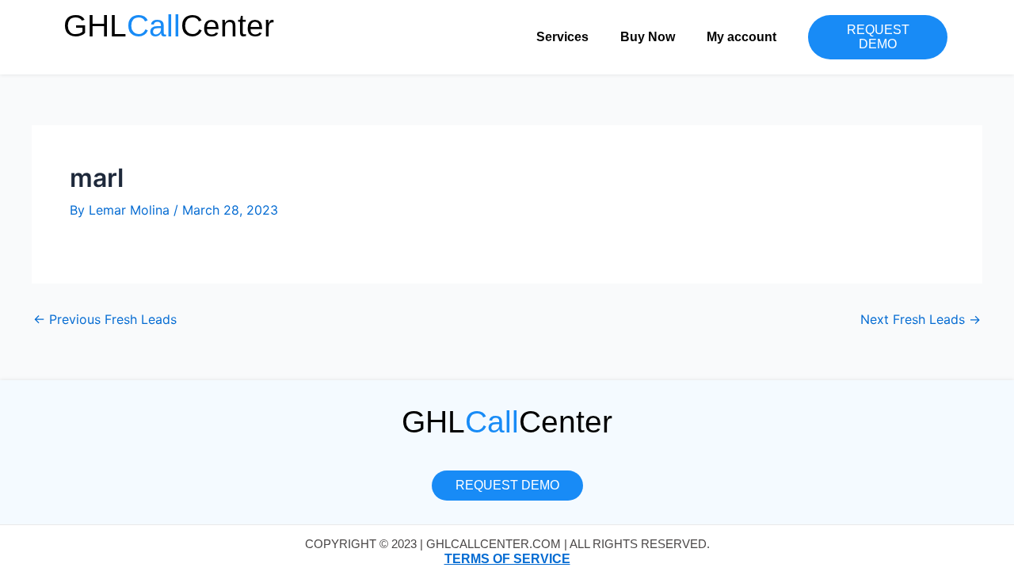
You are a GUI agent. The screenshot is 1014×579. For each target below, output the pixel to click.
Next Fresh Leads (920, 319)
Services (562, 37)
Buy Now (647, 37)
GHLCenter (168, 26)
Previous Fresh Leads (105, 319)
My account (741, 37)
